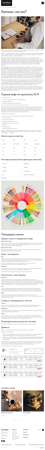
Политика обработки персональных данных (36, 444)
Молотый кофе (14, 433)
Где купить (26, 434)
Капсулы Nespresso (15, 436)
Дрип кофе (14, 435)
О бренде (25, 429)
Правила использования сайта (6, 444)
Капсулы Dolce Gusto (15, 438)
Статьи (7, 7)
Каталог (14, 429)
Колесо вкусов (4, 178)
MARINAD (42, 447)
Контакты (25, 437)
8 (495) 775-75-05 (4, 433)
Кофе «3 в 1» (14, 439)
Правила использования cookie (20, 444)
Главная (2, 7)
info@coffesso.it (3, 438)
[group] (11, 403)
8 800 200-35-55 (4, 435)
